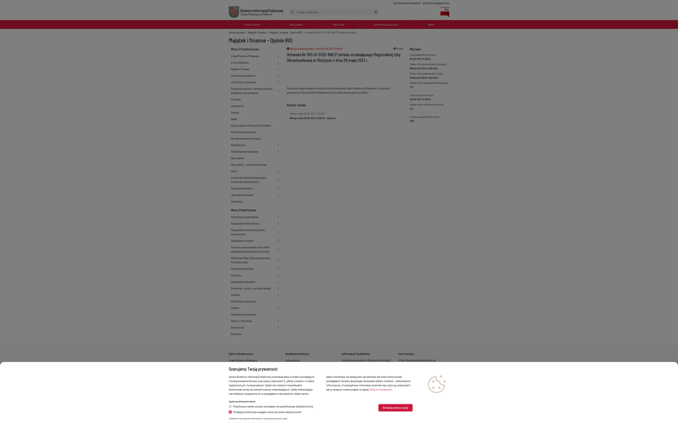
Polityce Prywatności (380, 389)
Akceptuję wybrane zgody (395, 407)
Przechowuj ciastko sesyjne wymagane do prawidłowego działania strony (273, 406)
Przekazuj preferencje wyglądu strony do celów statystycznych (267, 412)
